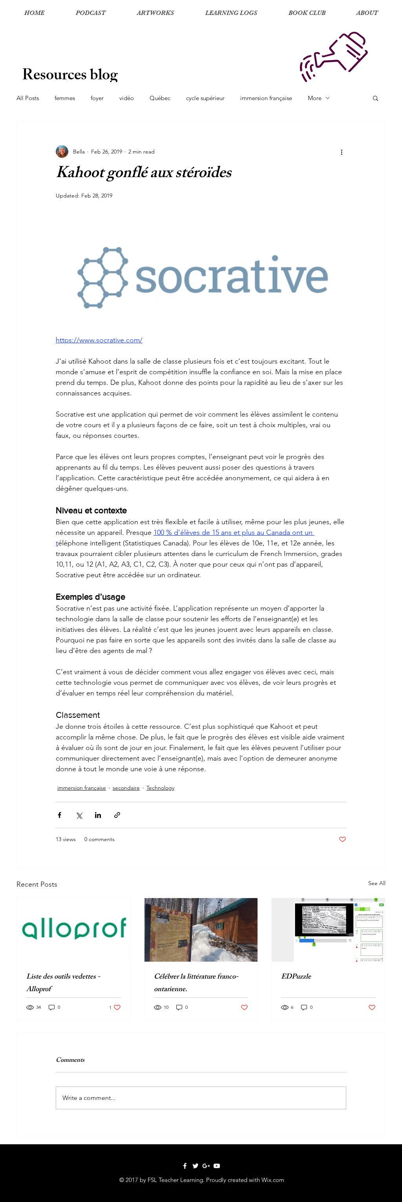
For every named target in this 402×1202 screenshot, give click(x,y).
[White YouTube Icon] (217, 1166)
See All (377, 883)
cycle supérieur (205, 98)
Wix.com (272, 1180)
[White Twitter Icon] (195, 1166)
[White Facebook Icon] (185, 1166)
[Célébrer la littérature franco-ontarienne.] (201, 930)
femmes (65, 98)
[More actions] (341, 151)
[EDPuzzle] (328, 930)
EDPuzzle (296, 977)
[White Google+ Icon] (206, 1166)
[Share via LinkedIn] (98, 815)
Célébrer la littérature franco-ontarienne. (196, 983)
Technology (160, 787)
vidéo (126, 98)
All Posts (27, 98)
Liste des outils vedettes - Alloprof (63, 983)
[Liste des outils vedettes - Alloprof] (73, 930)
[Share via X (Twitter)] (78, 815)
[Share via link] (117, 815)
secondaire (126, 787)
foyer (97, 98)
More (315, 98)
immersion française (266, 98)
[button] (375, 98)
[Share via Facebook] (59, 815)
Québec (160, 98)
